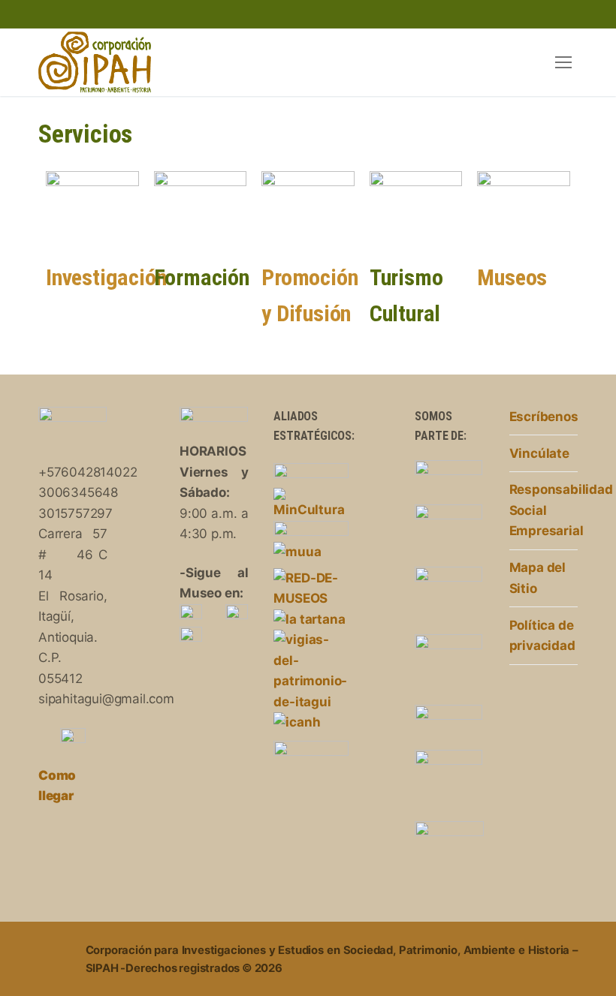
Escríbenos (543, 416)
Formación (201, 277)
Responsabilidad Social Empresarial (543, 510)
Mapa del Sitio (537, 578)
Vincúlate (539, 453)
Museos (512, 277)
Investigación (106, 277)
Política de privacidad (542, 636)
